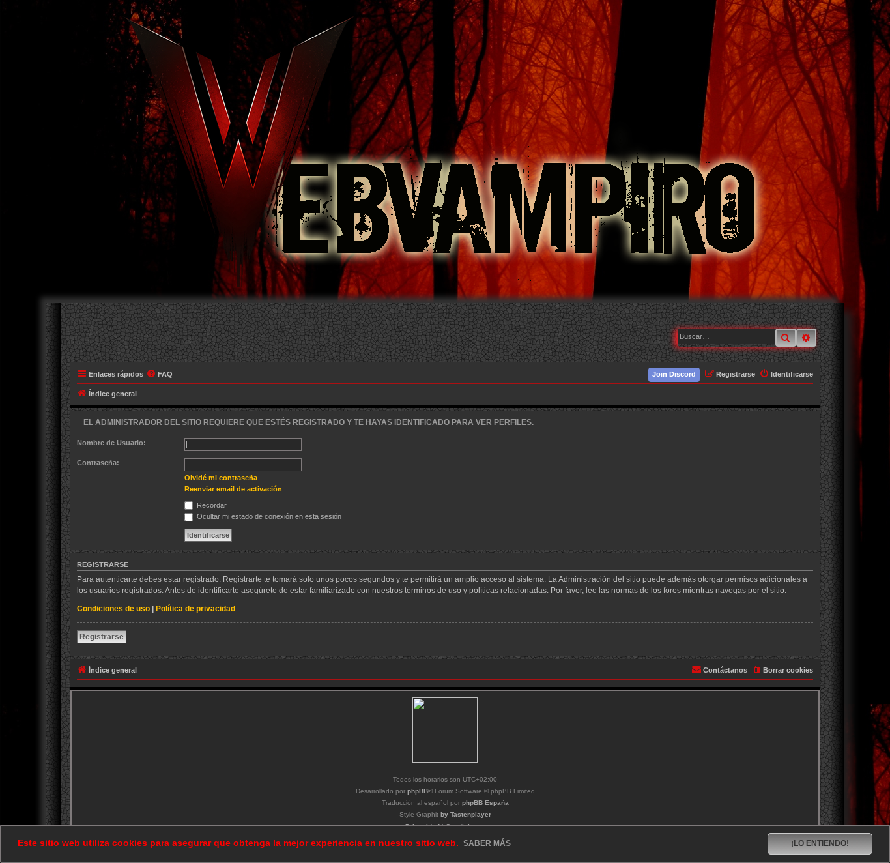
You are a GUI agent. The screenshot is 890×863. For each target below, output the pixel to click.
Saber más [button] (487, 843)
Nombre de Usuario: (111, 442)
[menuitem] (160, 374)
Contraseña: (98, 463)
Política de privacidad (195, 608)
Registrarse (101, 636)
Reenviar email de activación (233, 489)
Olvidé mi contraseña (220, 478)
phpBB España (485, 802)
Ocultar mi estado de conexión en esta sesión (268, 516)
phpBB (417, 791)
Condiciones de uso (113, 608)
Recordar (211, 505)
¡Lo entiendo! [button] (820, 843)
